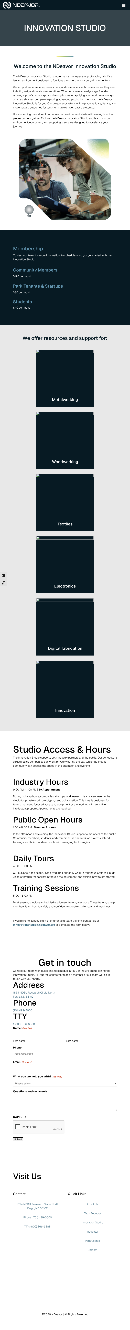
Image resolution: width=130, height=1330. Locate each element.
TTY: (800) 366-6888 (37, 1226)
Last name (72, 1040)
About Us (92, 1204)
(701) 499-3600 (22, 1010)
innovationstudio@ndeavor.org (34, 925)
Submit (18, 1139)
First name (19, 1040)
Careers (92, 1250)
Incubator (92, 1231)
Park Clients (92, 1241)
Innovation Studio (92, 1222)
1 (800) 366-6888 (24, 1024)
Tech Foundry (92, 1213)
